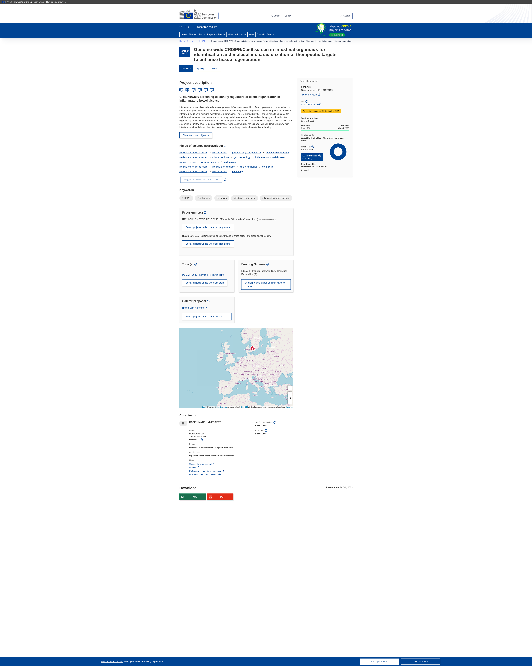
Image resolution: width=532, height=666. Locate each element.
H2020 (202, 41)
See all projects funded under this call (204, 316)
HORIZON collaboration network (213, 474)
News (251, 34)
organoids (222, 198)
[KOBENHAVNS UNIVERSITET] (252, 348)
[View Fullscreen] (290, 388)
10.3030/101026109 (310, 104)
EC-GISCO (244, 407)
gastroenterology (242, 157)
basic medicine (219, 152)
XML (195, 497)
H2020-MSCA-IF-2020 (193, 308)
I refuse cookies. (421, 661)
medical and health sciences (193, 152)
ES (193, 90)
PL (212, 90)
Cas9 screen (203, 198)
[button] (288, 16)
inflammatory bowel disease (270, 157)
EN (187, 90)
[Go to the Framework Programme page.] (184, 52)
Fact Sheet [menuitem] (186, 68)
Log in (277, 16)
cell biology (230, 162)
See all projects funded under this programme (208, 227)
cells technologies (248, 167)
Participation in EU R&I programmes (215, 471)
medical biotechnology (223, 167)
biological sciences (209, 162)
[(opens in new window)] (201, 13)
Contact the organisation (210, 464)
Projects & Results (216, 34)
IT (205, 90)
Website (203, 467)
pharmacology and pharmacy (246, 152)
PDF (222, 497)
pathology (237, 171)
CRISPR (186, 198)
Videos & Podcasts (237, 34)
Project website (311, 94)
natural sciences (187, 162)
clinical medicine (220, 157)
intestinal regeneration (244, 198)
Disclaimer (289, 407)
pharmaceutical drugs (277, 152)
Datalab (260, 34)
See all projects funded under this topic (205, 283)
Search (270, 34)
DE (181, 90)
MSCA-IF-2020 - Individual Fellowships (201, 275)
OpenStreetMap (221, 407)
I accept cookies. (379, 661)
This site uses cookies (112, 661)
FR (200, 90)
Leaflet (204, 407)
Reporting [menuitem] (200, 68)
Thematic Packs (197, 34)
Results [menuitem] (214, 68)
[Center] (290, 398)
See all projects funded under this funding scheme (265, 284)
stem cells (267, 167)
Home (184, 34)
